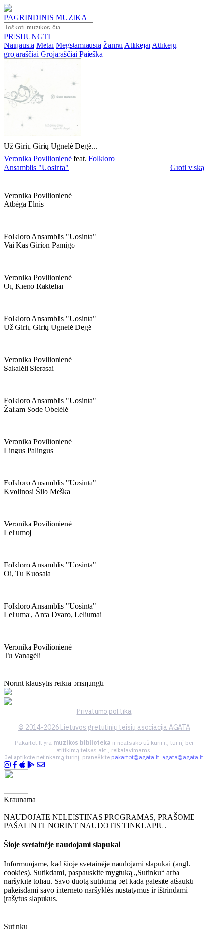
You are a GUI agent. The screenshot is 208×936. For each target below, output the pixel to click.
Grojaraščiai (59, 54)
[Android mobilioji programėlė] (31, 765)
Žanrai (113, 45)
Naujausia (19, 45)
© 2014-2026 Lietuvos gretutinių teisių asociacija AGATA (104, 727)
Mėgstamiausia (78, 45)
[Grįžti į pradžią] (8, 9)
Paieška (91, 54)
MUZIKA (71, 18)
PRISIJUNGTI (27, 36)
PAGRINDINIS (29, 18)
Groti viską (187, 167)
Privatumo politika (104, 711)
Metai (45, 45)
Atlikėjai (137, 45)
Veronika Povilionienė (38, 159)
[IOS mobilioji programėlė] (22, 765)
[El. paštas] (41, 765)
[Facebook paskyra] (15, 765)
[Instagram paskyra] (7, 765)
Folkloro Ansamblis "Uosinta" (59, 163)
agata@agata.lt (182, 757)
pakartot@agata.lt (135, 757)
